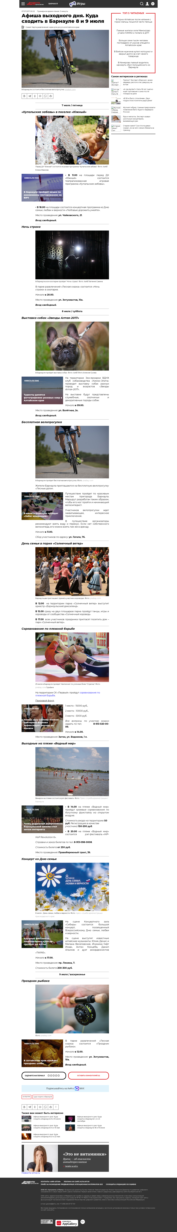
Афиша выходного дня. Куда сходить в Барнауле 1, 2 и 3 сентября (89, 1119)
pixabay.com (70, 89)
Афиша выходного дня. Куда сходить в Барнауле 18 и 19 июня (91, 1126)
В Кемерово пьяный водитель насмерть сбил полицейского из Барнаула (133, 65)
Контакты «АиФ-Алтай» (51, 1182)
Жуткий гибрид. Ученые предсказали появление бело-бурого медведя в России (139, 109)
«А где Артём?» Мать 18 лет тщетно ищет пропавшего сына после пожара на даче (138, 91)
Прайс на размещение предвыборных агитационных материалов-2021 (72, 1184)
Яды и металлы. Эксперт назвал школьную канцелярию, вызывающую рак (136, 119)
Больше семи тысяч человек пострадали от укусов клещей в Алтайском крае (133, 42)
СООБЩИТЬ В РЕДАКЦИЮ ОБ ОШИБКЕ (121, 1184)
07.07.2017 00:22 (28, 11)
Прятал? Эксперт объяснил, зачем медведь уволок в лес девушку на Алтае (138, 82)
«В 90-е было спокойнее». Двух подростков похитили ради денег (137, 99)
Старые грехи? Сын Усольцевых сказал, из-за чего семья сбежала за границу (138, 128)
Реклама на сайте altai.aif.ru (76, 1182)
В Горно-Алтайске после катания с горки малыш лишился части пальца (133, 20)
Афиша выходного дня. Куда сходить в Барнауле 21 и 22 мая (46, 1135)
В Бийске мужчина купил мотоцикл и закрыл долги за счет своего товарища (133, 53)
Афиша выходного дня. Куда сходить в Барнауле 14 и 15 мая (46, 1126)
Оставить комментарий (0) (88, 1076)
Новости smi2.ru (31, 1173)
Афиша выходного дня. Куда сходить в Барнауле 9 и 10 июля (47, 1118)
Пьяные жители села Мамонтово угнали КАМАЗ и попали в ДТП (133, 31)
